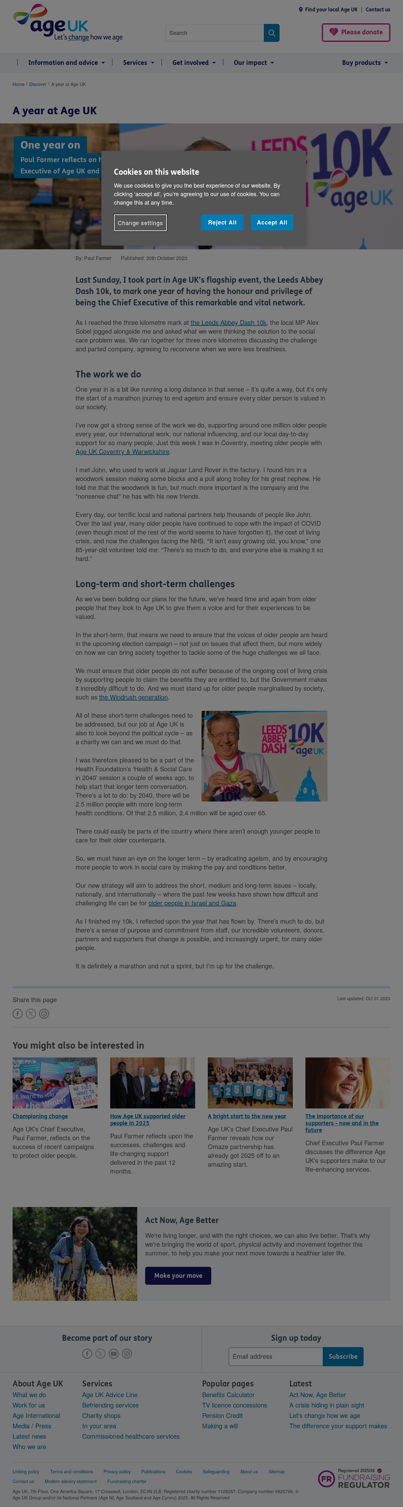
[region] (203, 198)
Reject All (222, 222)
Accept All (272, 222)
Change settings (140, 222)
